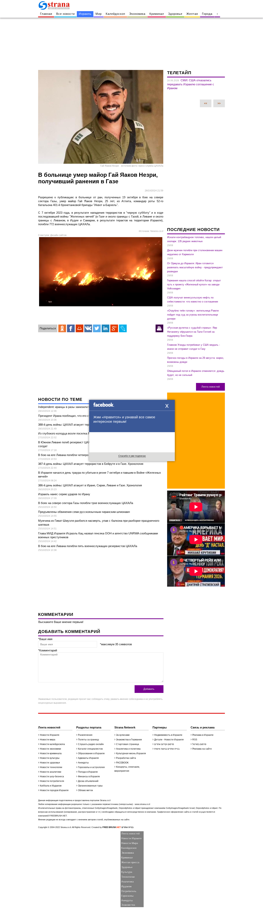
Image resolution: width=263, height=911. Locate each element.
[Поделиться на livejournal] (123, 328)
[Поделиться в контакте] (88, 328)
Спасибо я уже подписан (132, 456)
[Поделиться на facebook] (71, 328)
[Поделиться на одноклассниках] (62, 328)
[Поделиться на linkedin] (105, 328)
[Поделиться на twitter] (97, 328)
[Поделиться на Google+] (114, 328)
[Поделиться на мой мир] (79, 328)
